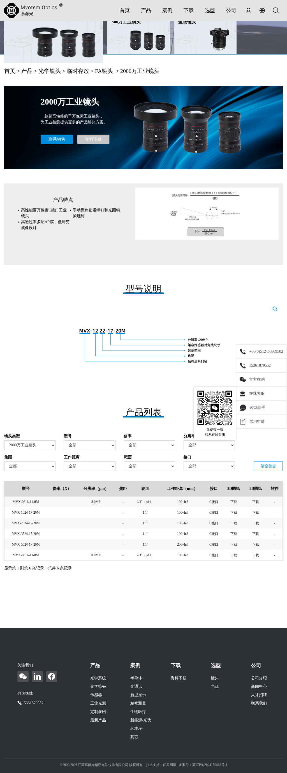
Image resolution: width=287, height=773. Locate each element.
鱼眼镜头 (187, 21)
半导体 (136, 678)
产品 (146, 10)
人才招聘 (259, 695)
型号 (68, 436)
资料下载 (93, 139)
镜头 (215, 678)
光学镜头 (49, 71)
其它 (134, 737)
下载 (189, 10)
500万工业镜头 (126, 21)
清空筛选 (268, 466)
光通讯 (136, 686)
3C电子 (136, 728)
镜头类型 (12, 436)
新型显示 (138, 695)
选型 (210, 10)
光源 (215, 686)
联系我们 (259, 703)
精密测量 (138, 703)
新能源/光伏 (140, 720)
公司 (231, 10)
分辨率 (189, 436)
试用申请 (257, 421)
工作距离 (72, 457)
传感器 (96, 695)
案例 (167, 10)
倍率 (128, 436)
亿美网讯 (169, 765)
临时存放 (78, 71)
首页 (125, 10)
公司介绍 (259, 678)
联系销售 (56, 139)
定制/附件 (98, 712)
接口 (187, 457)
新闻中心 (259, 686)
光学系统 (98, 678)
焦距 (8, 457)
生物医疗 (138, 712)
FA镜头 (104, 71)
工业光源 (98, 703)
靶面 (128, 457)
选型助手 (257, 407)
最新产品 (98, 720)
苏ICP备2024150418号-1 (209, 765)
